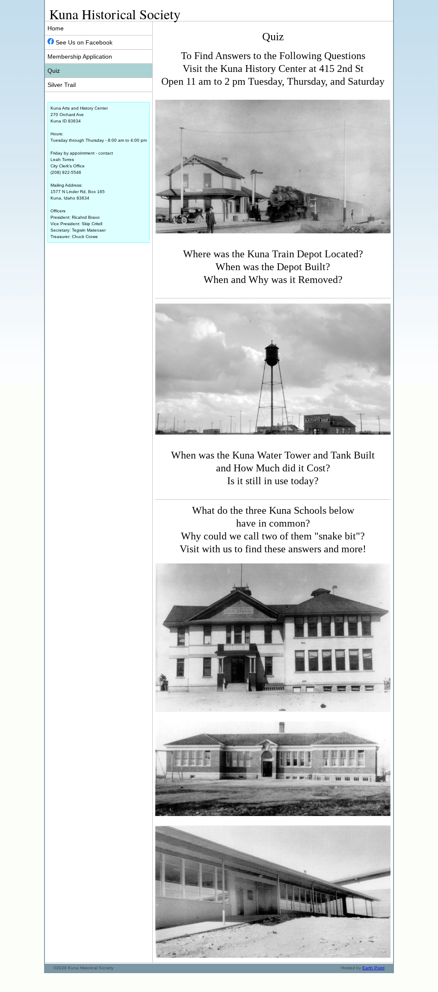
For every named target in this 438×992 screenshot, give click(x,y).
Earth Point (373, 967)
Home (55, 28)
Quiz (53, 70)
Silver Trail (61, 84)
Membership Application (79, 56)
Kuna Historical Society (115, 14)
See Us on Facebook (83, 42)
